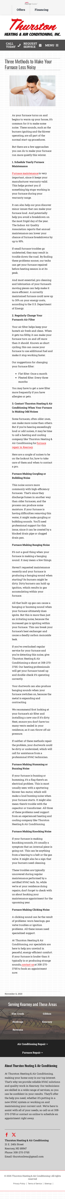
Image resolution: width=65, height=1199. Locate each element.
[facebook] (7, 1135)
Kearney (47, 1021)
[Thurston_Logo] (32, 18)
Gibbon (47, 1013)
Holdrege (17, 1021)
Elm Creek (18, 1013)
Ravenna (18, 1029)
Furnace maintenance (25, 173)
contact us (28, 964)
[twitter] (14, 1135)
